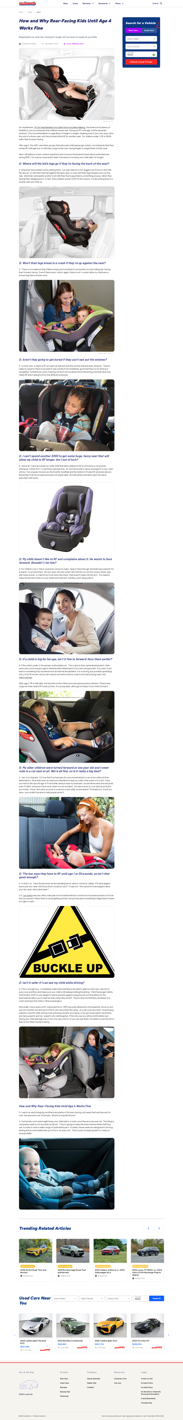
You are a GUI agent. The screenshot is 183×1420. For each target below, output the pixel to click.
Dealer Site (91, 1383)
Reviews (63, 1387)
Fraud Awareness (148, 1398)
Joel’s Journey (25, 677)
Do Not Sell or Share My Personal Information (151, 1393)
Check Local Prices (141, 62)
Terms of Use (146, 1378)
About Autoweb (93, 1378)
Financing (64, 1396)
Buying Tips (65, 1392)
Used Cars (149, 30)
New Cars (133, 30)
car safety (28, 895)
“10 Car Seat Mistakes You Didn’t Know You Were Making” (60, 127)
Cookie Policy (147, 1387)
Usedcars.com (120, 1378)
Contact (90, 1387)
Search (157, 1298)
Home (21, 12)
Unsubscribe (146, 1403)
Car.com (117, 1383)
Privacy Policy (147, 1383)
